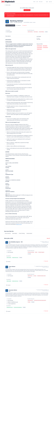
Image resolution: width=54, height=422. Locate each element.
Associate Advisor (13, 290)
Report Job (24, 25)
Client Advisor (12, 266)
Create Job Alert (27, 10)
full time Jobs (9, 31)
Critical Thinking (22, 233)
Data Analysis (14, 233)
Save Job (19, 25)
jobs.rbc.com (19, 224)
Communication (29, 233)
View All (48, 238)
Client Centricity (8, 233)
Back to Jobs (8, 4)
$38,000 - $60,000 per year (13, 302)
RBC (12, 22)
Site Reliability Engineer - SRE (16, 242)
